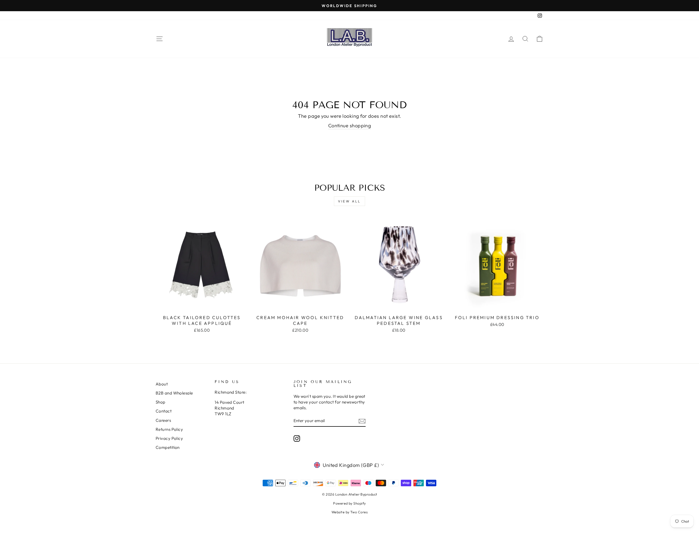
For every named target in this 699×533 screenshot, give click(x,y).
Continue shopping (349, 125)
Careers (163, 420)
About (162, 384)
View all (349, 201)
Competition (168, 447)
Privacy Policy (169, 438)
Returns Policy (169, 429)
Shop (160, 402)
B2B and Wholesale (174, 393)
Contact (163, 411)
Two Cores (359, 512)
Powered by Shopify (349, 503)
